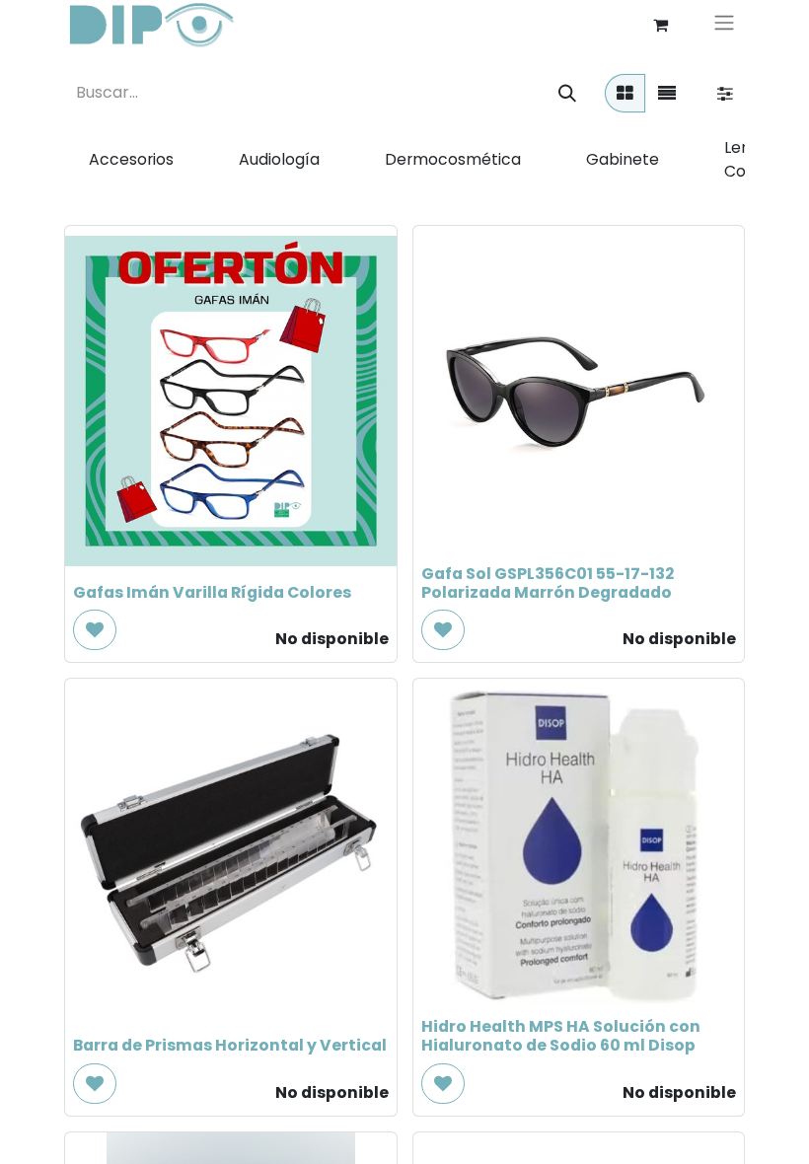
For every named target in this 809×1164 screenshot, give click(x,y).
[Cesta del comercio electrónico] (660, 24)
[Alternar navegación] (724, 25)
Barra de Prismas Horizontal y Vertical (230, 1045)
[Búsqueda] (567, 93)
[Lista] (667, 93)
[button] (94, 630)
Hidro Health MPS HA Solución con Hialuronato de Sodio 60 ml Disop (560, 1035)
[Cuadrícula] (625, 93)
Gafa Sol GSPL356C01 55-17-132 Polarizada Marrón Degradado (547, 583)
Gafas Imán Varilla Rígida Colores (212, 592)
